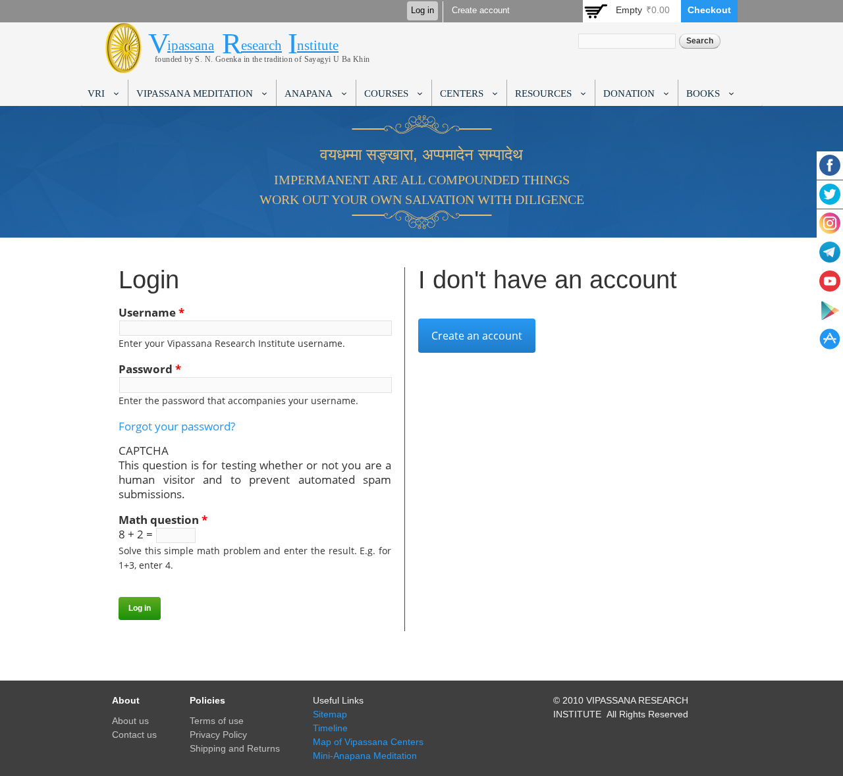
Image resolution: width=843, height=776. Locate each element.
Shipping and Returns (235, 748)
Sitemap (330, 714)
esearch (261, 45)
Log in (422, 10)
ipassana (190, 45)
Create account (481, 10)
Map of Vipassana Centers (368, 742)
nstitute (318, 45)
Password (150, 369)
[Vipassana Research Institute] (123, 65)
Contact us (134, 734)
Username (151, 312)
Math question (163, 520)
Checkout (709, 10)
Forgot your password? (177, 426)
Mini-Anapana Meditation (365, 755)
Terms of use (217, 720)
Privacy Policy (218, 734)
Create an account (476, 335)
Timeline (330, 728)
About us (130, 720)
